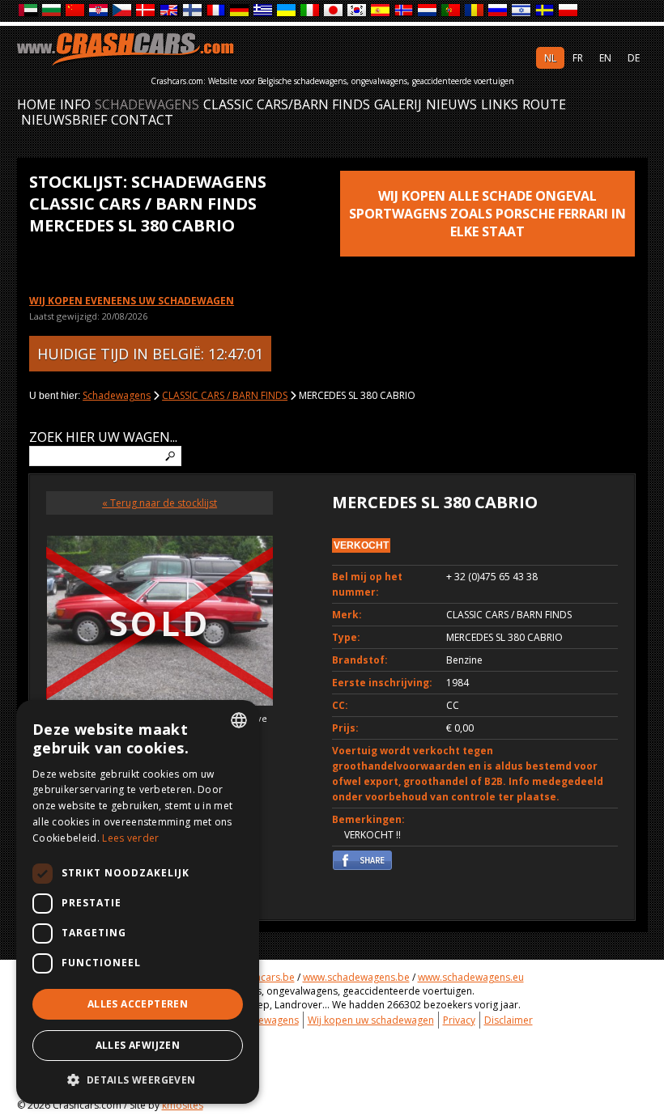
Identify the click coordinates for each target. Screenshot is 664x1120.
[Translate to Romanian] (475, 11)
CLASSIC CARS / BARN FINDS (224, 395)
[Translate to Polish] (569, 11)
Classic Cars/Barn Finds (286, 104)
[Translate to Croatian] (99, 11)
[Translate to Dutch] (428, 11)
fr (577, 58)
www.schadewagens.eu (471, 977)
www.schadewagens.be (356, 977)
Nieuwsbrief (64, 120)
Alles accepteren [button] (137, 1004)
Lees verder (130, 838)
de (634, 58)
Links (499, 104)
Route (544, 104)
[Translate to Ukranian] (287, 11)
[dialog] (137, 902)
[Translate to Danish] (146, 11)
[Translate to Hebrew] (522, 11)
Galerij (398, 104)
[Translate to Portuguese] (451, 11)
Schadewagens (147, 104)
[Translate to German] (240, 11)
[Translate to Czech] (123, 11)
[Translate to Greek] (263, 11)
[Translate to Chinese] (76, 11)
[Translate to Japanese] (334, 11)
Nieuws (451, 104)
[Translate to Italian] (310, 11)
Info (75, 104)
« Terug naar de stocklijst (159, 503)
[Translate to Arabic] (29, 11)
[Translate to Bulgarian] (52, 11)
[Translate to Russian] (498, 11)
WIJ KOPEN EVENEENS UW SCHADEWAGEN (131, 301)
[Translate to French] (216, 11)
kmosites (182, 1105)
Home (36, 104)
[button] (137, 1079)
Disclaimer (508, 1020)
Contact (142, 120)
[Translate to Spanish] (381, 11)
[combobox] (239, 720)
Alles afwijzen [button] (138, 1045)
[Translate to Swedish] (545, 11)
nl (550, 58)
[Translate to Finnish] (193, 11)
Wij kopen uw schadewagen (371, 1020)
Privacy (459, 1020)
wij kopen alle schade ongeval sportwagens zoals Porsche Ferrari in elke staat (487, 213)
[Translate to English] (170, 11)
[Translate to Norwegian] (404, 11)
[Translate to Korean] (357, 11)
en (605, 58)
